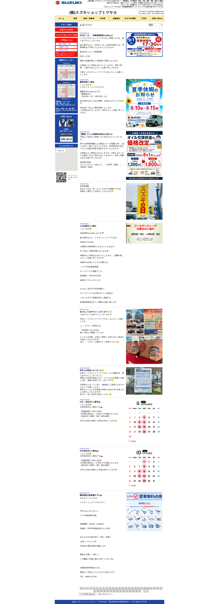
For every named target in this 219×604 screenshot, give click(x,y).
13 (119, 588)
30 (104, 591)
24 (154, 588)
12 (116, 588)
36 (123, 591)
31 (107, 591)
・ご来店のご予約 (62, 50)
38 (130, 591)
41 (139, 591)
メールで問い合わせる (87, 594)
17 (132, 588)
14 (123, 588)
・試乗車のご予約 (62, 47)
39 (133, 591)
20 (142, 588)
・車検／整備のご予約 (64, 44)
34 (117, 591)
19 (138, 588)
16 (129, 588)
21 (145, 588)
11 (113, 588)
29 (101, 591)
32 (111, 591)
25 (158, 588)
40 (136, 591)
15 (126, 588)
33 (114, 591)
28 (98, 591)
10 (110, 588)
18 (135, 588)
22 (148, 588)
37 (127, 591)
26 (161, 588)
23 (151, 588)
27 (95, 591)
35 (120, 591)
